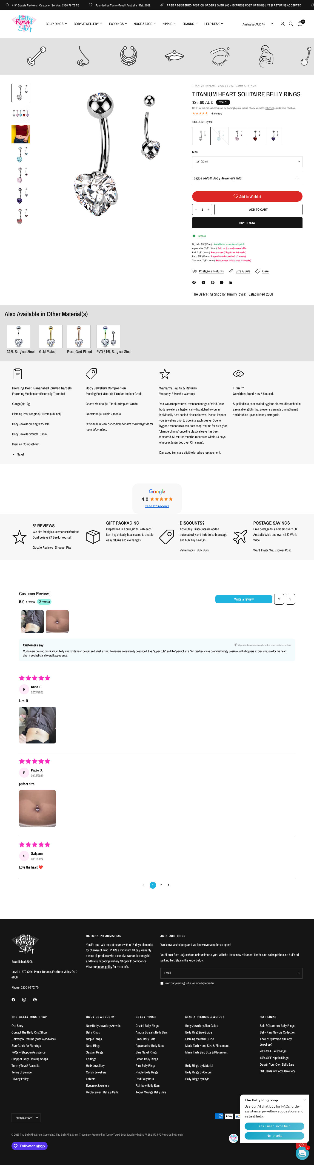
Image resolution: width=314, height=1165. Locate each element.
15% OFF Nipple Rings (274, 1057)
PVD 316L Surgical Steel (114, 351)
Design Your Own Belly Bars (277, 1064)
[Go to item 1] (32, 621)
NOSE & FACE (143, 23)
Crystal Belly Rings (147, 1025)
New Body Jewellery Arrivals (103, 1025)
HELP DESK (212, 23)
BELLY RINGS (54, 23)
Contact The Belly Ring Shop (29, 1032)
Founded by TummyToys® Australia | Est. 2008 (108, 5)
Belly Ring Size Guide (198, 1032)
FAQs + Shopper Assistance (28, 1052)
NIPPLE (167, 23)
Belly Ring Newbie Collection (277, 1032)
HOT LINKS (268, 1016)
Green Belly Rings (147, 1058)
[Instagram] (27, 1000)
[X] (204, 282)
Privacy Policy (20, 1078)
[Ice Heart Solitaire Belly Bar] (20, 336)
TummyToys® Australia (25, 1065)
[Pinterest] (214, 282)
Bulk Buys (203, 550)
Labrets (90, 1078)
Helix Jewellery (95, 1065)
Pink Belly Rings (145, 1065)
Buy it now (247, 223)
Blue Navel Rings (146, 1052)
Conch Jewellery (96, 1072)
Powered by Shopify (172, 1135)
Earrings (91, 1058)
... (186, 1058)
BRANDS (188, 23)
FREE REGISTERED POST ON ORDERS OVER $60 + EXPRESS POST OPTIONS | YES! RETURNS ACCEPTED (220, 5)
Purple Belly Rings (147, 1072)
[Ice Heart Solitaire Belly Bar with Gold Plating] (51, 336)
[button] (37, 725)
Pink (237, 136)
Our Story (17, 1025)
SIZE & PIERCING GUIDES (205, 1016)
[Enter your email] (298, 973)
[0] (299, 24)
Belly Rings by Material (199, 1065)
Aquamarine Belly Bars (149, 1045)
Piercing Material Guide (199, 1038)
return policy (104, 966)
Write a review (244, 599)
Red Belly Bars (145, 1078)
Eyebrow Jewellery (97, 1085)
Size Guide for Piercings (26, 1045)
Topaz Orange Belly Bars (151, 1092)
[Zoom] (168, 93)
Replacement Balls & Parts (102, 1092)
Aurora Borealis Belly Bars (152, 1032)
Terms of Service (21, 1072)
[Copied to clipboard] (231, 282)
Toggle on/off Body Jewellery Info (217, 178)
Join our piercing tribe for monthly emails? (189, 983)
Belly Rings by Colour (198, 1072)
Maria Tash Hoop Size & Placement (206, 1045)
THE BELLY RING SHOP (29, 1016)
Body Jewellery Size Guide (201, 1025)
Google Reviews (43, 547)
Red (256, 136)
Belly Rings (93, 1032)
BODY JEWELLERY (86, 23)
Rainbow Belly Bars (148, 1085)
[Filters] (279, 599)
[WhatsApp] (222, 282)
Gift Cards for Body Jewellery (277, 1071)
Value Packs (187, 550)
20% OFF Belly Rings (273, 1051)
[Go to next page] (170, 885)
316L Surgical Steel (20, 351)
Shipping (269, 108)
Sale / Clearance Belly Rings (277, 1025)
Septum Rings (94, 1052)
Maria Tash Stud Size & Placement (206, 1052)
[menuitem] (56, 24)
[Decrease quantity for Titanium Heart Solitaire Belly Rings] (195, 209)
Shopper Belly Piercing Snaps (29, 1058)
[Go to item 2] (57, 621)
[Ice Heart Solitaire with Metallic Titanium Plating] (114, 336)
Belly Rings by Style (197, 1078)
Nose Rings (93, 1045)
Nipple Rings (94, 1038)
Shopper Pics (63, 547)
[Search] (290, 24)
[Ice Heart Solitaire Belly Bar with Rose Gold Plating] (79, 336)
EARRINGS (116, 23)
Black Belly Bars (145, 1038)
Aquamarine (219, 136)
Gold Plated (47, 351)
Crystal (201, 136)
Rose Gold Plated (79, 351)
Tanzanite (274, 136)
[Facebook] (195, 282)
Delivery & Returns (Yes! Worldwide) (33, 1038)
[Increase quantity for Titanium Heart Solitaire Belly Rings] (208, 209)
